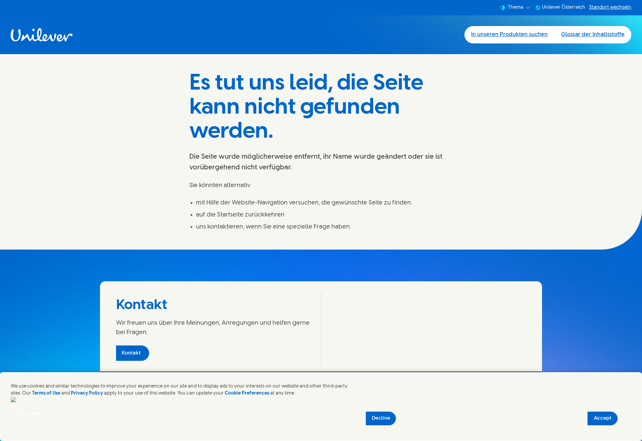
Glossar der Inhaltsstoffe (593, 34)
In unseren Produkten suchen (509, 34)
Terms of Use (46, 393)
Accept (603, 418)
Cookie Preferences (247, 393)
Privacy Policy (87, 393)
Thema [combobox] (515, 7)
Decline (381, 418)
